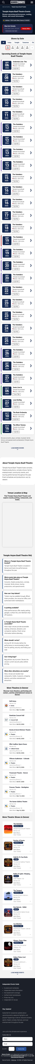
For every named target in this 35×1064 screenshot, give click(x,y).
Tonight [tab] (16, 42)
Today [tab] (9, 42)
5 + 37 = (4, 1049)
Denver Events (6, 7)
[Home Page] (17, 2)
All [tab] (3, 42)
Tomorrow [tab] (25, 42)
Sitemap (13, 1060)
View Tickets (31, 62)
